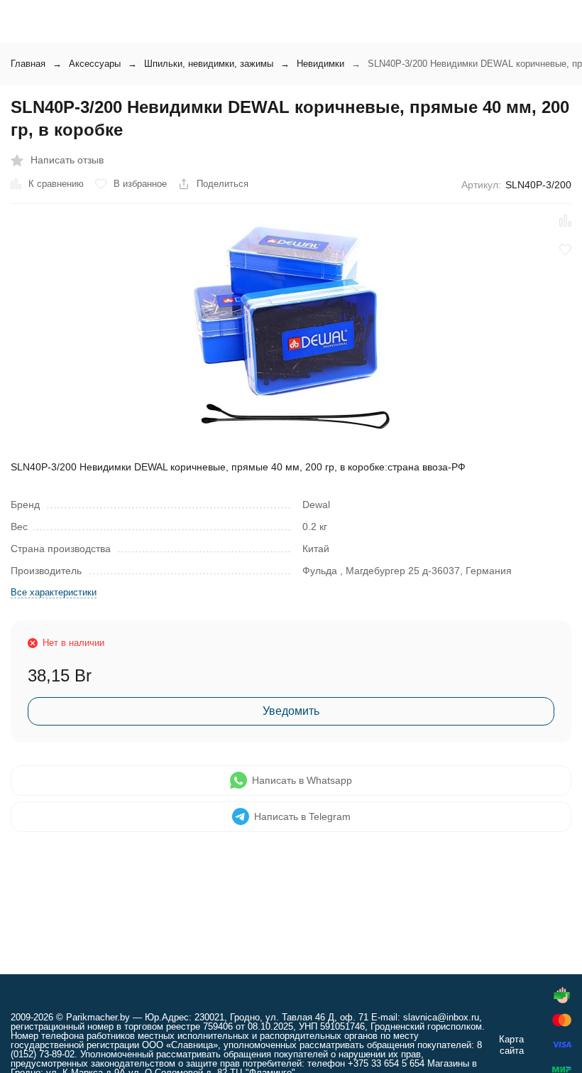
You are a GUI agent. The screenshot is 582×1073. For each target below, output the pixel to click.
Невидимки (320, 63)
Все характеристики (54, 592)
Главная (28, 63)
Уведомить (291, 711)
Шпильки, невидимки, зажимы (208, 63)
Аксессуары (95, 63)
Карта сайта (511, 1045)
